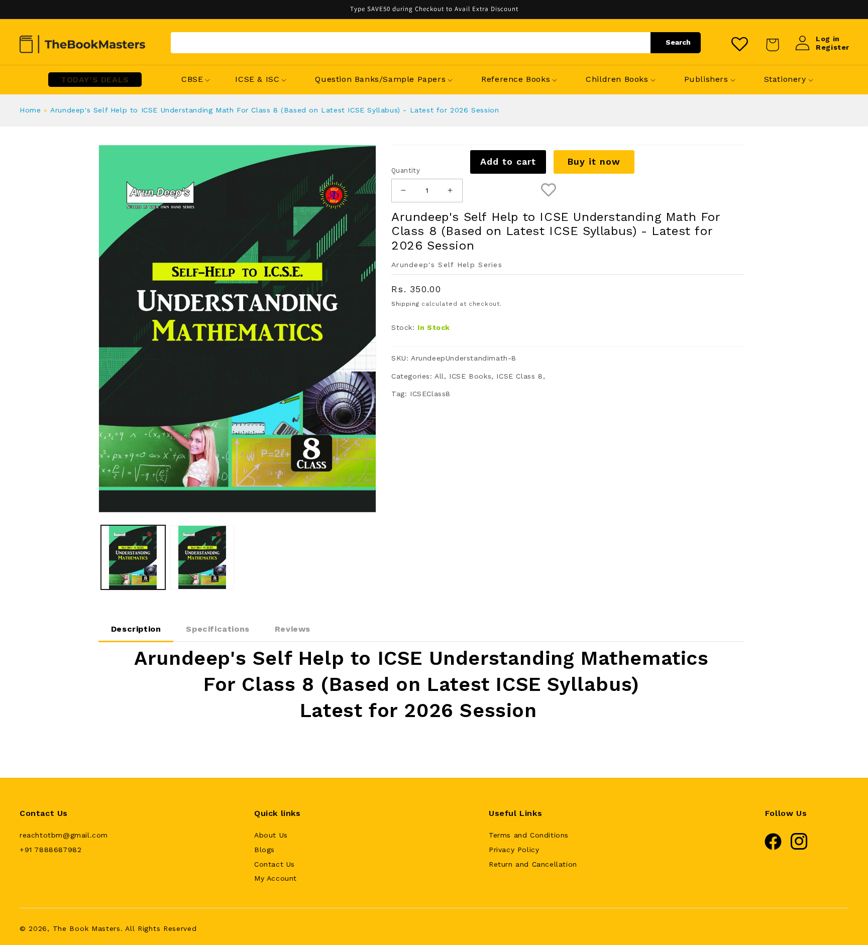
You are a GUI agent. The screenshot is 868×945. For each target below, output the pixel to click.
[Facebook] (773, 847)
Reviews (292, 629)
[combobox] (436, 42)
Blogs (264, 850)
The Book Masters (87, 928)
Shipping (405, 303)
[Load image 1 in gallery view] (133, 557)
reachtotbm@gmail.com (64, 835)
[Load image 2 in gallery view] (202, 557)
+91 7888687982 (50, 850)
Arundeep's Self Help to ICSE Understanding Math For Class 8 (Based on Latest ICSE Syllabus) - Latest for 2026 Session (274, 110)
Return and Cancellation (533, 864)
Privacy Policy (514, 850)
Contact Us (274, 864)
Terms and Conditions (529, 835)
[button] (192, 79)
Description (136, 629)
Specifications (217, 629)
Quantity (405, 170)
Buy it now (593, 161)
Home (30, 110)
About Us (271, 835)
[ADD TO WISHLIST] (548, 190)
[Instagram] (799, 847)
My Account (275, 878)
